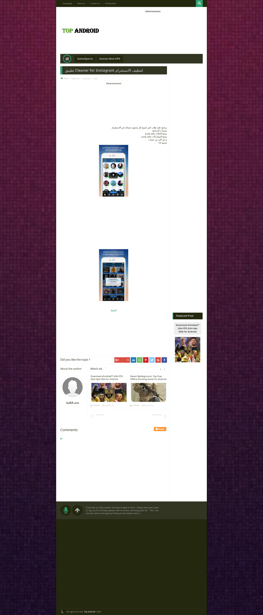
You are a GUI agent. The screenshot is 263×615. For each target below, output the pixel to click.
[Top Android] (80, 33)
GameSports (85, 59)
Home (66, 78)
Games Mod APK (109, 59)
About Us (81, 3)
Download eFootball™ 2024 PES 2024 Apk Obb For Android (187, 328)
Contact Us (95, 3)
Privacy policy (110, 3)
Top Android (89, 611)
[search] (199, 3)
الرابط (113, 310)
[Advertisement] (153, 32)
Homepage (67, 3)
